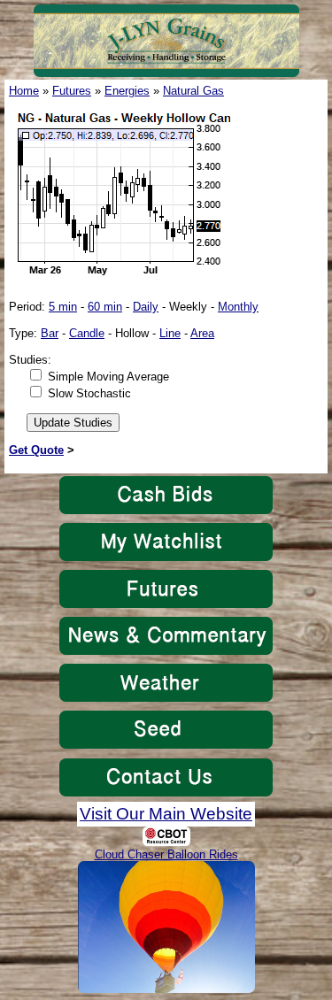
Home (24, 90)
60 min (105, 306)
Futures (71, 90)
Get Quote (36, 450)
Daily (145, 306)
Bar (49, 333)
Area (202, 333)
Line (170, 333)
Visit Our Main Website (166, 813)
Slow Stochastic (89, 393)
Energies (127, 90)
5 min (63, 306)
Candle (86, 333)
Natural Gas (193, 90)
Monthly (238, 306)
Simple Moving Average (108, 376)
